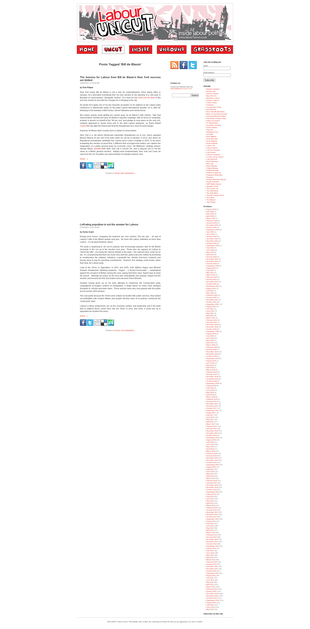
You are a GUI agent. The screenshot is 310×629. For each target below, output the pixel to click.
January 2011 (212, 591)
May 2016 (210, 447)
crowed (83, 126)
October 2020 (212, 329)
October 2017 (212, 408)
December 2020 (212, 324)
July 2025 (210, 232)
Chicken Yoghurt (213, 100)
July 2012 (210, 551)
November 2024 (212, 241)
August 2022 (211, 288)
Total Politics (211, 202)
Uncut (116, 173)
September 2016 (213, 437)
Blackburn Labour (213, 98)
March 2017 (211, 424)
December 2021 (212, 300)
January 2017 (212, 428)
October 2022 (212, 284)
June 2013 (211, 526)
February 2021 (212, 320)
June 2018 (211, 390)
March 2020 (211, 345)
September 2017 (213, 410)
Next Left (210, 164)
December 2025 (212, 225)
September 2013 (213, 519)
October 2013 (212, 517)
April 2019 (210, 367)
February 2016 (212, 453)
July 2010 (210, 605)
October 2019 (212, 356)
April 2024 (210, 254)
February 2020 (212, 347)
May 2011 (210, 582)
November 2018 (212, 379)
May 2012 (210, 555)
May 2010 (210, 609)
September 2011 (213, 573)
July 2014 (210, 496)
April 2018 (210, 395)
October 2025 (212, 227)
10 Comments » (128, 330)
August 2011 (211, 575)
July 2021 (210, 309)
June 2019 (211, 363)
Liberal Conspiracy (213, 154)
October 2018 (212, 381)
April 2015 (210, 476)
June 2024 (211, 250)
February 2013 (212, 535)
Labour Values (212, 148)
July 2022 (210, 291)
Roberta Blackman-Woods (216, 179)
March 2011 (211, 587)
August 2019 (211, 361)
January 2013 (212, 537)
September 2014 (213, 492)
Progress (210, 177)
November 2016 (212, 433)
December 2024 (212, 239)
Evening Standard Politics (216, 116)
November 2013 (212, 514)
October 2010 (212, 598)
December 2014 (212, 485)
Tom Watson (211, 200)
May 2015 (210, 474)
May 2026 (210, 214)
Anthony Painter (212, 93)
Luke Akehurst (212, 159)
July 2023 (210, 270)
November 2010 (212, 596)
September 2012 (213, 546)
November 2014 (212, 487)
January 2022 (212, 297)
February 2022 (212, 295)
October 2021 (212, 302)
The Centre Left (212, 188)
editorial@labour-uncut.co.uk (181, 88)
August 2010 (211, 602)
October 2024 (212, 243)
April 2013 (210, 530)
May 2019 (210, 365)
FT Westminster (212, 123)
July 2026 (210, 211)
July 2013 (210, 523)
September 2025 (213, 230)
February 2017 (212, 426)
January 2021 (212, 322)
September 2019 (213, 358)
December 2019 (212, 352)
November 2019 (212, 354)
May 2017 (210, 419)
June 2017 (211, 417)
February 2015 (212, 480)
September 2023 (213, 266)
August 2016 (211, 440)
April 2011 (210, 584)
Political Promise (213, 170)
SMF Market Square (214, 184)
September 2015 (213, 465)
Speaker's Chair (212, 186)
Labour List (211, 145)
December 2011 (212, 566)
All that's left (210, 91)
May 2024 (210, 252)
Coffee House (212, 102)
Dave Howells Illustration (216, 112)
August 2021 (211, 306)
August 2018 (211, 386)
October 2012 (212, 544)
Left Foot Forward (213, 150)
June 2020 (211, 338)
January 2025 (212, 236)
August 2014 (211, 494)
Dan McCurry (211, 109)
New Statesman (212, 161)
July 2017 (210, 415)
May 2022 (210, 293)
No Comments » (128, 173)
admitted (97, 149)
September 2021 (213, 304)
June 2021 (211, 311)
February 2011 (212, 589)
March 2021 (211, 318)
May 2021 (210, 313)
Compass (210, 105)
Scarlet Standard (213, 182)
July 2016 (210, 442)
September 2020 (213, 331)
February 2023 (212, 277)
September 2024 (213, 245)
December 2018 (212, 376)
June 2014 (211, 499)
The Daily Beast (212, 191)
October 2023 (212, 263)
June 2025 (211, 234)
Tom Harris (210, 197)
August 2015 (211, 467)
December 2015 (212, 458)
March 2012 (211, 560)
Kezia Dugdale (212, 143)
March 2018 (211, 397)
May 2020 (210, 340)
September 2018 (213, 383)
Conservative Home (214, 107)
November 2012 (212, 541)
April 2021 (210, 315)
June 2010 (211, 607)
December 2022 (212, 282)
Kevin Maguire (212, 141)
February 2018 (212, 399)
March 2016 (211, 451)
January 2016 (212, 456)
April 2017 (210, 422)
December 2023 (212, 259)
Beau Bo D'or (212, 96)
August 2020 (211, 334)
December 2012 (212, 539)
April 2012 (210, 557)
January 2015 (212, 483)
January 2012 (212, 564)
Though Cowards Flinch (215, 195)
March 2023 (211, 275)
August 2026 (211, 209)
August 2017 (211, 413)
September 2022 (213, 286)
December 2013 (212, 512)
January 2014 (212, 510)
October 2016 (212, 435)
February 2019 (212, 372)
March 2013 (211, 532)
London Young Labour (215, 157)
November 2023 (212, 261)
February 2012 (212, 562)
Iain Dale (210, 134)
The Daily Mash (212, 193)
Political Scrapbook (214, 173)
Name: (205, 66)
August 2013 (211, 521)
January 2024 (212, 257)
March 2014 (211, 505)
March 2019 (211, 370)
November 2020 (212, 327)
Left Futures (211, 152)
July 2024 (210, 248)
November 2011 (212, 569)
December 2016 (212, 431)
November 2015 (212, 460)
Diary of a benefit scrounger (217, 114)
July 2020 (210, 336)
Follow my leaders (213, 121)
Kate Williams (211, 136)
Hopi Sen (210, 130)
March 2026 (211, 218)
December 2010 (212, 593)
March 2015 (211, 478)
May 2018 (210, 392)
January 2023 (212, 279)
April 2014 (210, 503)
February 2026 (212, 221)
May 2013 (210, 528)
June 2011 (210, 580)
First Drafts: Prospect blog (216, 118)
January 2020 (212, 349)
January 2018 (212, 401)
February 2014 (212, 508)
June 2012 (211, 553)
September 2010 (213, 600)
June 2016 (211, 444)
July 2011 (210, 578)
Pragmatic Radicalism (214, 175)
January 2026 (212, 223)
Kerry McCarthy (212, 139)
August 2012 (211, 548)
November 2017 (212, 406)
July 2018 (210, 388)
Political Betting (212, 168)
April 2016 (210, 449)
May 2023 (210, 272)
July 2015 (210, 469)
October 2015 (212, 462)
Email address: (208, 72)
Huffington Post (212, 132)
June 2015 (211, 471)
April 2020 (210, 343)
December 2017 (212, 404)
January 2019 (212, 374)
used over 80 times (146, 98)
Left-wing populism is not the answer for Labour (109, 224)
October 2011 (212, 571)
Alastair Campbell (212, 89)
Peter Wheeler (212, 166)
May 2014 (210, 501)
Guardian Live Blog (214, 125)
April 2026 (210, 216)
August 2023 (211, 268)
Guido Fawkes (212, 127)
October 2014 (212, 489)
